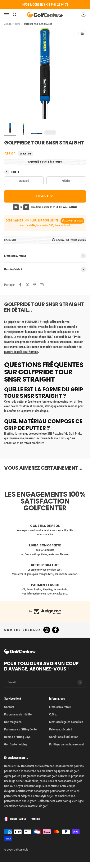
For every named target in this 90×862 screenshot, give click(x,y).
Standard (24, 180)
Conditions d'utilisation (63, 737)
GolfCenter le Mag (15, 744)
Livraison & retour (60, 707)
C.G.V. (53, 714)
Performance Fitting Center (21, 729)
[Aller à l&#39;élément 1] (10, 129)
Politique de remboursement (66, 744)
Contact (9, 707)
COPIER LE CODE (74, 220)
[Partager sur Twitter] (27, 284)
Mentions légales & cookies (66, 722)
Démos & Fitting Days (17, 737)
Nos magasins (13, 722)
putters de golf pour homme (21, 352)
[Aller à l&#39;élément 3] (37, 134)
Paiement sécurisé (60, 729)
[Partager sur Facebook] (20, 284)
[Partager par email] (41, 284)
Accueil (8, 24)
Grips (17, 24)
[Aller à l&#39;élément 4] (50, 133)
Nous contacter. (45, 534)
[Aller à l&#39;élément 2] (23, 129)
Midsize (66, 180)
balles (43, 781)
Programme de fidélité (17, 714)
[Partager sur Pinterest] (34, 284)
